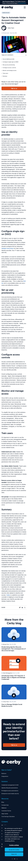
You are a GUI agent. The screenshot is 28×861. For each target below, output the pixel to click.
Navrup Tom (6, 644)
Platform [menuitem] (3, 773)
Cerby (8, 595)
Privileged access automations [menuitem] (9, 790)
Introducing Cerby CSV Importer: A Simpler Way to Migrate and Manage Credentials (13, 677)
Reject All (14, 854)
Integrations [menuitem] (4, 776)
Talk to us (14, 88)
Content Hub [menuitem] (5, 805)
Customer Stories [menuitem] (6, 810)
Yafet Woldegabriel (7, 673)
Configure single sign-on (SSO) (10, 62)
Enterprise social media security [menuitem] (10, 793)
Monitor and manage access (9, 70)
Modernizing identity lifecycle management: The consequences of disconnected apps (13, 648)
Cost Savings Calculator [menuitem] (8, 816)
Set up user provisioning (9, 64)
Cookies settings (14, 845)
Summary (5, 76)
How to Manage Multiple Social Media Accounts (11, 705)
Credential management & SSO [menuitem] (10, 785)
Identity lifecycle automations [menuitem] (9, 788)
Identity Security (6, 12)
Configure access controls (9, 67)
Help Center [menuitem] (4, 813)
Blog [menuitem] (2, 802)
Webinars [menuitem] (3, 808)
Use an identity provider (8, 59)
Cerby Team (10, 28)
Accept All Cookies (14, 849)
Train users (5, 73)
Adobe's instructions (7, 248)
